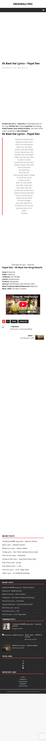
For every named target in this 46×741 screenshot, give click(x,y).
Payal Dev (23, 321)
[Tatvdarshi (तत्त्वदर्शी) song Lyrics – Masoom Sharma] (6, 628)
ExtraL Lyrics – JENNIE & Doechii (13, 545)
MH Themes (35, 691)
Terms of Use (23, 686)
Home (23, 677)
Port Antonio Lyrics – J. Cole (11, 566)
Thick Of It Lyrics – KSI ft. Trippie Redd (15, 570)
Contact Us (23, 679)
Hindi (14, 321)
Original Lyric (23, 68)
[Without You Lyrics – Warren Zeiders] (6, 650)
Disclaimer (23, 684)
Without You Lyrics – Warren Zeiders (14, 548)
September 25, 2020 (10, 68)
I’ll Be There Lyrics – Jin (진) (11, 563)
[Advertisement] (23, 38)
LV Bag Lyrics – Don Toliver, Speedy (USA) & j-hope (20, 552)
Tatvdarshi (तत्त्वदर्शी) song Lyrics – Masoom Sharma (19, 541)
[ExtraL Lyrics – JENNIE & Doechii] (12, 635)
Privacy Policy (23, 682)
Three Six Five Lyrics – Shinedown (13, 555)
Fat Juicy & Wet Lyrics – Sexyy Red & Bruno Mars (19, 559)
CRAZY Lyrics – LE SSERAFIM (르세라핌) (16, 573)
